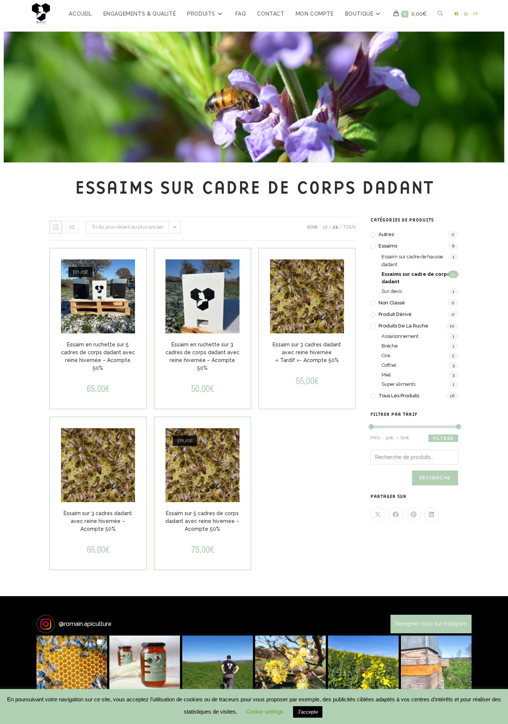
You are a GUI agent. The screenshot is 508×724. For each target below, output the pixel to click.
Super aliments (398, 384)
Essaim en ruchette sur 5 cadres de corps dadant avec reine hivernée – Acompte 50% (98, 356)
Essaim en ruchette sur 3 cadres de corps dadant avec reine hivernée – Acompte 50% (202, 356)
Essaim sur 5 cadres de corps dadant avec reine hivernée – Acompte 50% (202, 521)
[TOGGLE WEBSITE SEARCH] (440, 14)
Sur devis (392, 291)
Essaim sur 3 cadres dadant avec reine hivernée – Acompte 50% (98, 521)
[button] (71, 671)
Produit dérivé (395, 314)
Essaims (388, 246)
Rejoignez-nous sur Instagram (431, 624)
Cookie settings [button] (265, 711)
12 (325, 227)
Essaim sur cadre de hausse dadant (412, 260)
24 (335, 227)
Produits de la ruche (403, 326)
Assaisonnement (400, 336)
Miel (386, 375)
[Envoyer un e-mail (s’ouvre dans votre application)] (475, 14)
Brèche (390, 346)
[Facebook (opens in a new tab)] (456, 14)
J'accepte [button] (308, 712)
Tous (349, 227)
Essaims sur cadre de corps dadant (416, 278)
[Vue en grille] (55, 227)
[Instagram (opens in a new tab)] (465, 14)
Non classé (392, 303)
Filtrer (443, 438)
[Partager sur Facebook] (395, 514)
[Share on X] (377, 514)
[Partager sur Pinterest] (413, 514)
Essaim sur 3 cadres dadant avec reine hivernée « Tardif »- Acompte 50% (307, 352)
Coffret (389, 365)
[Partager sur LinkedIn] (431, 514)
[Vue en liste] (72, 227)
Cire (386, 355)
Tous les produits (399, 395)
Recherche (435, 478)
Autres (386, 234)
